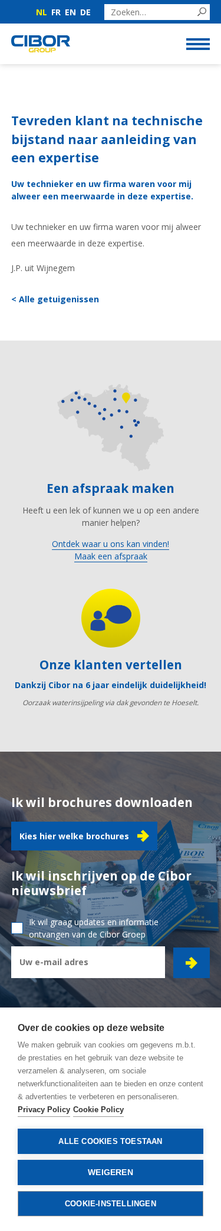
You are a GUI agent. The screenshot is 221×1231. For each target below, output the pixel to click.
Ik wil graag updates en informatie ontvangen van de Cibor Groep (94, 928)
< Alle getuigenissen (55, 299)
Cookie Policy (98, 1109)
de (85, 12)
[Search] (202, 12)
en (70, 12)
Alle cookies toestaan (110, 1141)
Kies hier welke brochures (74, 836)
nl (41, 12)
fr (56, 12)
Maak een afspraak (110, 556)
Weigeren (110, 1172)
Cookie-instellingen (110, 1203)
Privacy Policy (44, 1109)
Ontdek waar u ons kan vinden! (110, 543)
